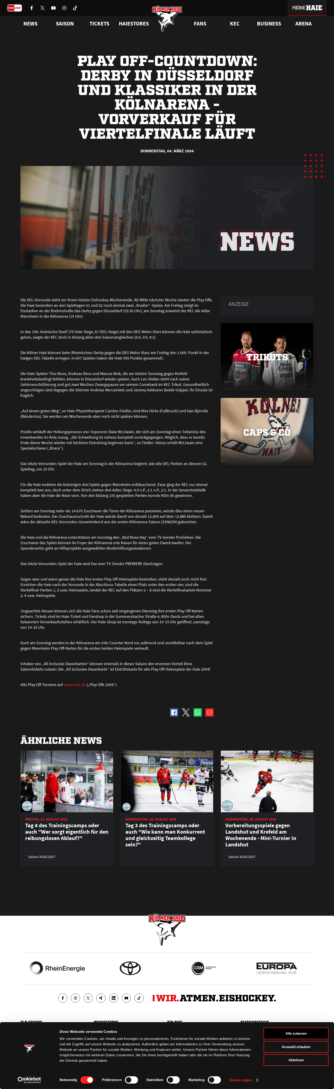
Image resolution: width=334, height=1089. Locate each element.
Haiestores (134, 23)
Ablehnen (296, 1060)
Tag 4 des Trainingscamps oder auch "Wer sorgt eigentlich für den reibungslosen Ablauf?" (66, 831)
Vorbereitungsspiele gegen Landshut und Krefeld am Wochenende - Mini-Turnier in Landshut (260, 835)
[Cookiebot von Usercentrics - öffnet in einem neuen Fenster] (29, 1080)
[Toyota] (130, 968)
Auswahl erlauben (296, 1047)
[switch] (131, 1080)
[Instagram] (75, 998)
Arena (303, 23)
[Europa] (277, 968)
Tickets (99, 23)
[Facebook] (62, 998)
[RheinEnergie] (57, 968)
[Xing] (100, 998)
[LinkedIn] (113, 998)
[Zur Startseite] (167, 19)
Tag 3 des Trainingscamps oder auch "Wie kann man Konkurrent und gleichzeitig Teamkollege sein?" (165, 835)
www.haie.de (75, 684)
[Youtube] (126, 998)
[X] (88, 998)
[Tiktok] (139, 998)
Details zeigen (240, 1080)
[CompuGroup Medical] (204, 968)
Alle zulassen (296, 1033)
